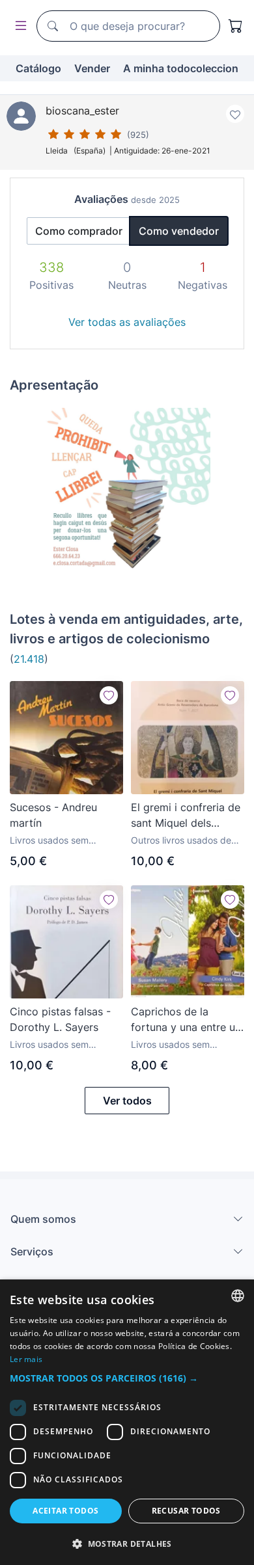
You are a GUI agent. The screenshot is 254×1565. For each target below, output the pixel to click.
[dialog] (127, 1422)
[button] (127, 1378)
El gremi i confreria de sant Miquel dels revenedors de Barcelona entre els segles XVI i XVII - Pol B (185, 816)
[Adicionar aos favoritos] (235, 114)
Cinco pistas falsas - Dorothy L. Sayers (60, 1019)
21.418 (29, 658)
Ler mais (26, 1359)
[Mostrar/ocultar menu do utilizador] (18, 26)
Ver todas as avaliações (127, 321)
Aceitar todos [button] (65, 1510)
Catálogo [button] (38, 68)
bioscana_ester (82, 110)
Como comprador (78, 230)
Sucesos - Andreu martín (53, 815)
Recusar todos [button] (186, 1510)
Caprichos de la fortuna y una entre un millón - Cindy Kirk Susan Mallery (186, 1020)
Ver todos (127, 1100)
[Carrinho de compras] (236, 26)
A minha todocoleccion (180, 68)
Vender (92, 68)
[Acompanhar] (109, 695)
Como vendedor (179, 230)
